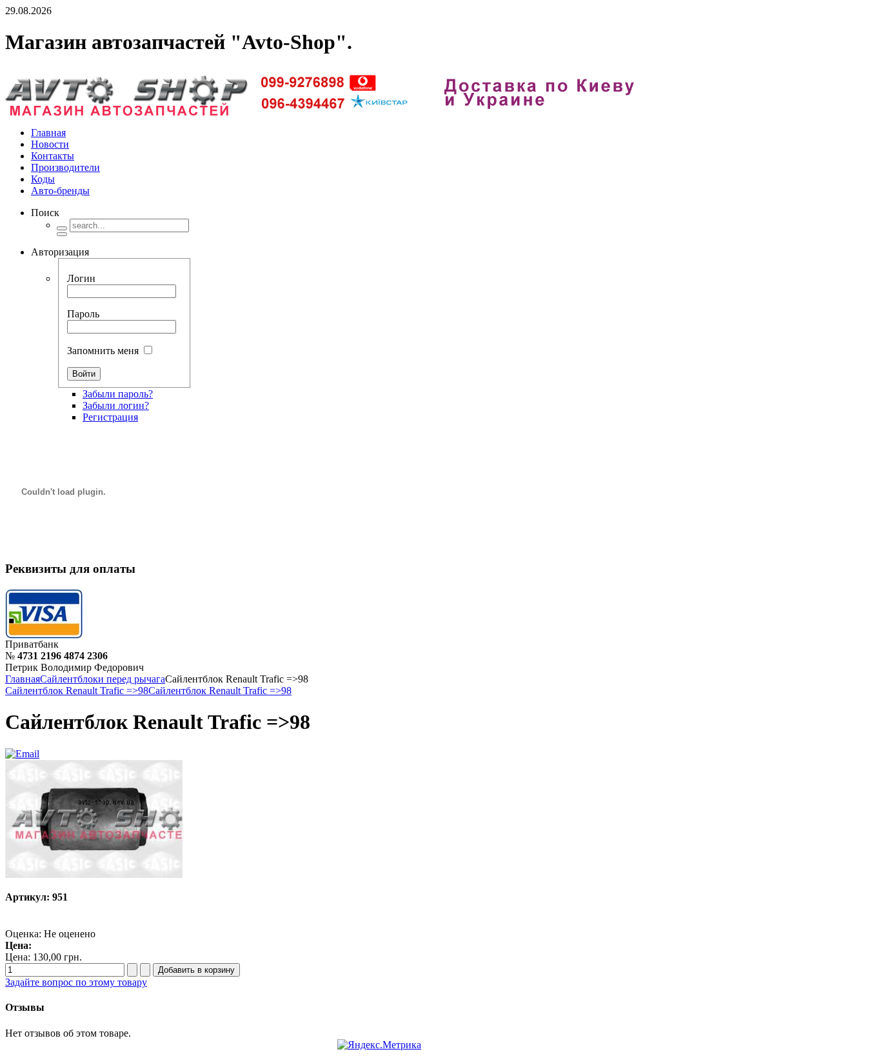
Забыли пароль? (118, 393)
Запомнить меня (103, 350)
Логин (81, 278)
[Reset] (62, 234)
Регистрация (110, 417)
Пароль (83, 313)
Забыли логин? (116, 405)
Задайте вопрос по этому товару (76, 982)
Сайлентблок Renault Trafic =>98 (76, 690)
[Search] (62, 228)
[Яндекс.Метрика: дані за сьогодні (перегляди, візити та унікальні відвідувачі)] (379, 1045)
